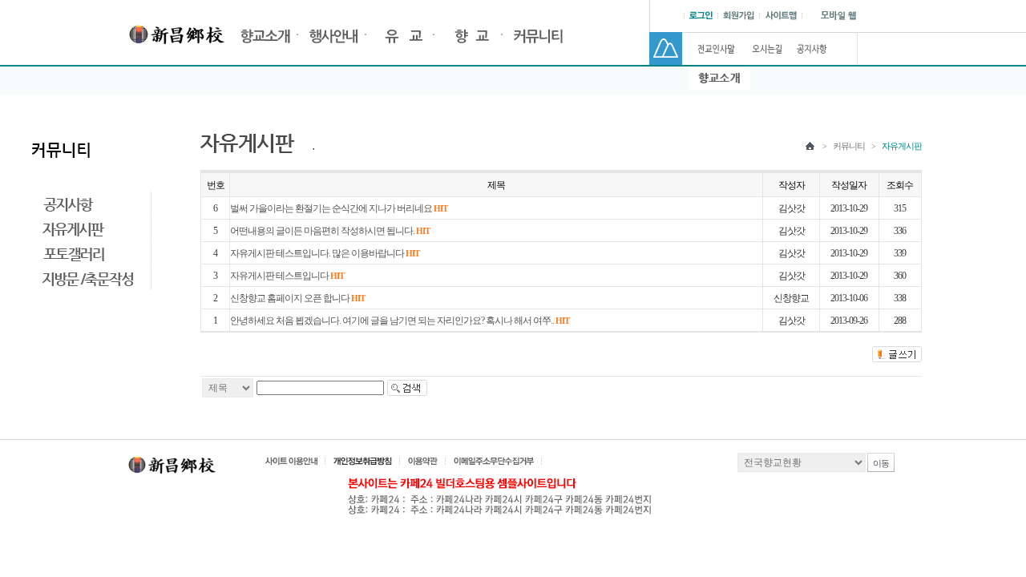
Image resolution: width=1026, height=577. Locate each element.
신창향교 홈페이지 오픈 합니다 (297, 298)
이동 (881, 463)
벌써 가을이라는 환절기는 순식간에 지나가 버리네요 (338, 208)
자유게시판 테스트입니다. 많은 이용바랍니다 (324, 253)
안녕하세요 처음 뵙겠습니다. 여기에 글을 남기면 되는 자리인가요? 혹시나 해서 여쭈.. (399, 320)
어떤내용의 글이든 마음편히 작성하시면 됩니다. (330, 230)
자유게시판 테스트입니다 (287, 275)
